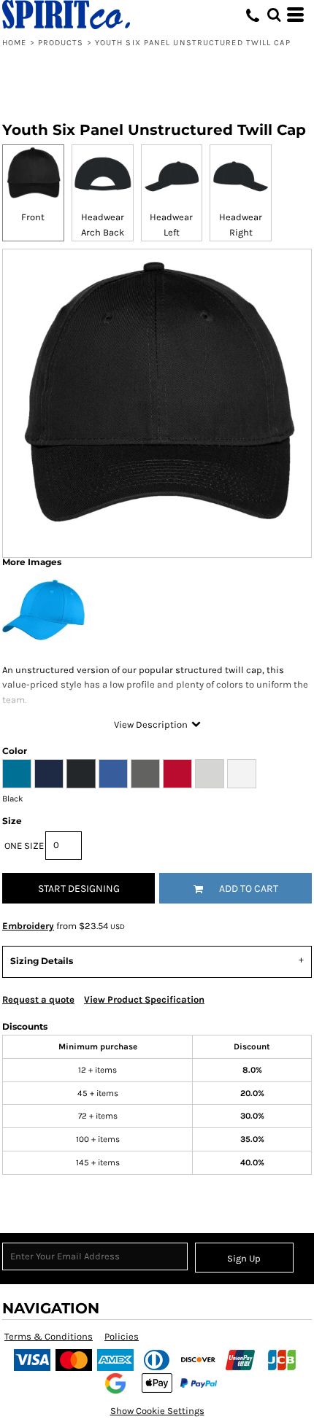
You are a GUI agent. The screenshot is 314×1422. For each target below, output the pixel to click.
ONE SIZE (24, 845)
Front (33, 216)
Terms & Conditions (48, 1336)
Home (14, 42)
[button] (274, 14)
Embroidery (28, 925)
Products (61, 42)
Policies (121, 1336)
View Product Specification (144, 999)
